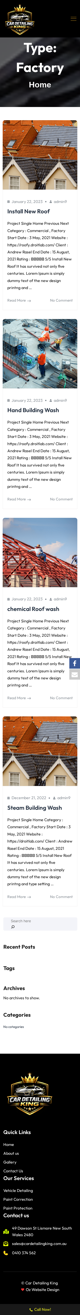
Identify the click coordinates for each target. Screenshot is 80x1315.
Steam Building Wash (34, 807)
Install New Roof (28, 211)
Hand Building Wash (33, 410)
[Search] (13, 927)
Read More (16, 300)
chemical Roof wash (33, 608)
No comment (61, 300)
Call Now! (42, 1309)
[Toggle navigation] (74, 19)
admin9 (60, 201)
